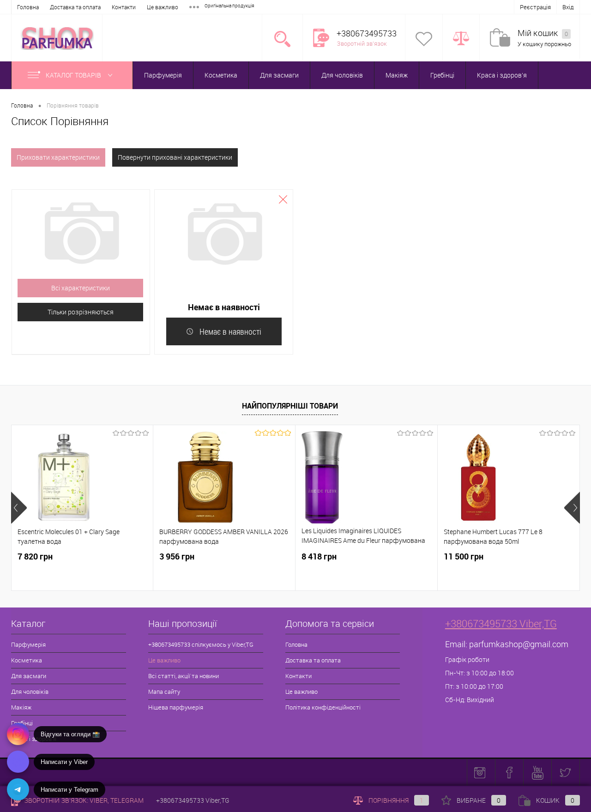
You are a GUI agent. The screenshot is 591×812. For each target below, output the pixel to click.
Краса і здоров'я (502, 75)
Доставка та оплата (75, 7)
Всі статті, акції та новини (183, 676)
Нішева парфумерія (175, 707)
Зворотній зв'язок (362, 43)
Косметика (221, 75)
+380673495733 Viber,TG (501, 623)
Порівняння (395, 800)
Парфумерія (163, 75)
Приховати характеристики (58, 157)
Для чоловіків (342, 75)
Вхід (568, 7)
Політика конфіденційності (323, 707)
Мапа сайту (164, 691)
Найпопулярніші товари (290, 406)
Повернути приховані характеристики (175, 157)
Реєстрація (535, 7)
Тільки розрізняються (81, 311)
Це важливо (162, 7)
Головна (28, 7)
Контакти (124, 7)
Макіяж (397, 75)
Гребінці (442, 75)
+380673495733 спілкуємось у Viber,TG (200, 644)
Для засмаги (279, 75)
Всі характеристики (80, 287)
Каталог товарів (74, 75)
